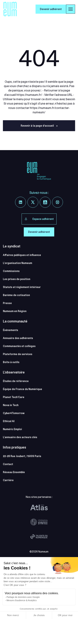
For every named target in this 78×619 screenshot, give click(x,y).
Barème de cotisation (16, 295)
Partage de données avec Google (23, 597)
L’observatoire (14, 372)
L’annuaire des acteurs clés (20, 437)
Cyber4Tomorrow (13, 413)
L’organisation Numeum (17, 263)
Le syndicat (11, 246)
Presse (7, 303)
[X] (32, 202)
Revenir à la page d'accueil (39, 125)
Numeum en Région (14, 311)
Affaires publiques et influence (22, 255)
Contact (8, 464)
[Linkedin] (20, 202)
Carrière (8, 480)
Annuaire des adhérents (18, 338)
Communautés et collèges (19, 346)
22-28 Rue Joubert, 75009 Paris (22, 456)
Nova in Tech (11, 405)
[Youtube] (45, 202)
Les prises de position (16, 279)
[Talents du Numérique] (39, 536)
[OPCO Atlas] (39, 507)
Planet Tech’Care (13, 397)
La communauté (15, 321)
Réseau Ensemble (14, 472)
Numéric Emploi (12, 429)
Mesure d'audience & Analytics (22, 600)
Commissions (11, 271)
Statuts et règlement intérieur (22, 287)
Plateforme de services (17, 354)
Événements (10, 330)
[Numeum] (10, 9)
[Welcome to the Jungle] (57, 202)
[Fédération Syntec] (39, 522)
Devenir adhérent (51, 9)
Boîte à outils (11, 362)
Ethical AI (9, 421)
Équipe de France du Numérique (22, 389)
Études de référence (16, 381)
